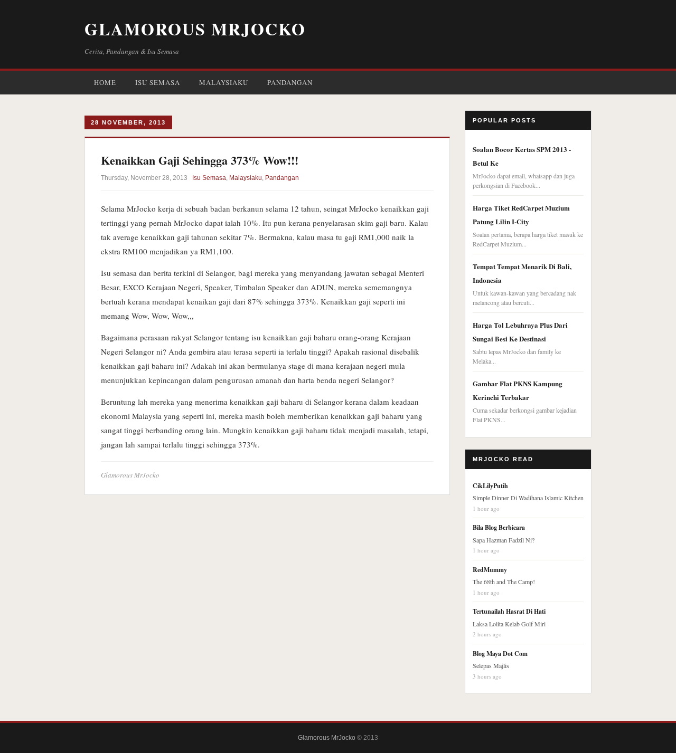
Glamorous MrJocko (195, 28)
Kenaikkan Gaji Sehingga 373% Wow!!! (199, 160)
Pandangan (290, 82)
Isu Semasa (157, 82)
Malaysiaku (223, 82)
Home (105, 82)
